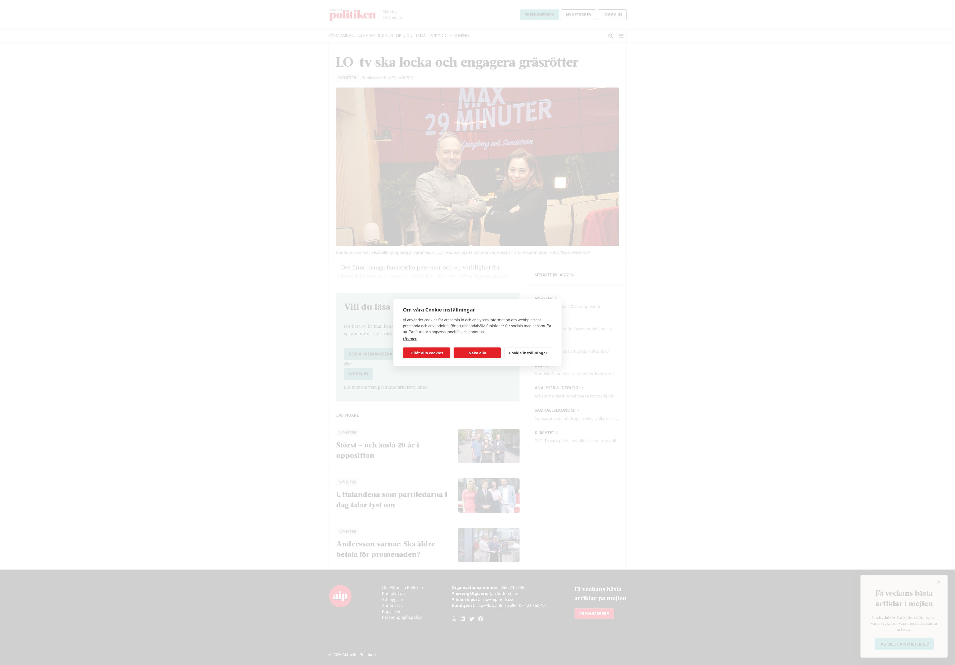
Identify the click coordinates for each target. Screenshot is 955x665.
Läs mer (410, 338)
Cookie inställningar (528, 352)
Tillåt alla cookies (426, 352)
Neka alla (477, 352)
